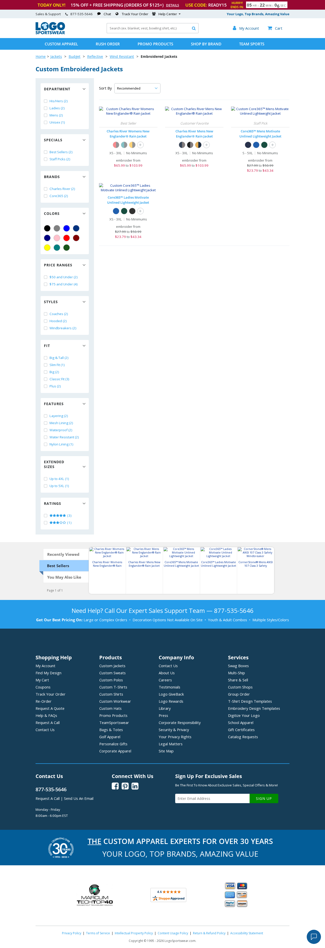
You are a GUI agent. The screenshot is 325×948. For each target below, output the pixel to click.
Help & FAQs (46, 715)
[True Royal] (256, 145)
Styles (51, 301)
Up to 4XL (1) (59, 478)
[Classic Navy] (248, 145)
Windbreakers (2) (63, 328)
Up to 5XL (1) (59, 486)
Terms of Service (98, 933)
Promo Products (155, 43)
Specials (53, 139)
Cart (275, 28)
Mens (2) (56, 115)
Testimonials (169, 687)
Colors (52, 213)
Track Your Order (135, 14)
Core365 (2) (59, 196)
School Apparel (240, 722)
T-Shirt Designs (250, 701)
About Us (167, 672)
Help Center (167, 14)
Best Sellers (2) (61, 152)
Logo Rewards (171, 701)
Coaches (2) (59, 314)
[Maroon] (76, 238)
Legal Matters (171, 743)
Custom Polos (111, 679)
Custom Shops (240, 687)
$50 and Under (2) (64, 277)
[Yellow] (47, 247)
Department (57, 89)
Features (54, 403)
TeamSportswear (114, 722)
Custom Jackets (112, 665)
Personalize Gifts (113, 743)
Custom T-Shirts (113, 687)
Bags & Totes (111, 729)
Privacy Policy (71, 933)
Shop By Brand (206, 43)
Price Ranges (58, 265)
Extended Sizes (54, 464)
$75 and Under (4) (64, 284)
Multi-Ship (236, 672)
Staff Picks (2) (60, 159)
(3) (69, 515)
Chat (107, 14)
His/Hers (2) (59, 101)
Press (163, 715)
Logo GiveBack (171, 694)
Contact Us (45, 729)
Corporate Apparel (115, 750)
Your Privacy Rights (175, 736)
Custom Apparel (61, 43)
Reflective (95, 56)
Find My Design (48, 672)
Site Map (166, 750)
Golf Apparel (109, 736)
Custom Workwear (115, 701)
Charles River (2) (62, 188)
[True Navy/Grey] (182, 145)
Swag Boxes (238, 665)
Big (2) (54, 372)
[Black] (47, 228)
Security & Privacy (174, 729)
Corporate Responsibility (180, 722)
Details (172, 5)
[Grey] (57, 228)
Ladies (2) (57, 108)
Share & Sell (238, 679)
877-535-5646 (81, 14)
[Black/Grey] (190, 145)
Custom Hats (110, 708)
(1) (69, 522)
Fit (47, 345)
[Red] (66, 238)
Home (41, 56)
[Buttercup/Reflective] (132, 145)
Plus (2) (55, 386)
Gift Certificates (241, 729)
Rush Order (108, 43)
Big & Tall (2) (59, 357)
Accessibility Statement (246, 933)
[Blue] (66, 228)
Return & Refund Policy (209, 933)
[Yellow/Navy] (198, 145)
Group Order (239, 694)
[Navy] (47, 238)
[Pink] (57, 238)
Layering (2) (59, 415)
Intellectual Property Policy (134, 933)
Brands (52, 176)
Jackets (56, 56)
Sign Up (264, 798)
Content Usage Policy (173, 933)
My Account (45, 665)
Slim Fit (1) (57, 365)
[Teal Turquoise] (57, 247)
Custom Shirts (111, 694)
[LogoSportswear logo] (50, 33)
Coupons (43, 687)
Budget (74, 56)
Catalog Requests (243, 736)
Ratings (52, 503)
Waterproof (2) (61, 430)
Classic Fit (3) (59, 379)
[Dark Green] (66, 247)
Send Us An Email (78, 798)
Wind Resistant (122, 56)
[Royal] (76, 228)
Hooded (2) (58, 321)
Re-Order (44, 701)
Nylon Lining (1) (61, 444)
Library (165, 708)
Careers (165, 679)
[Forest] (264, 145)
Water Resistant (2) (64, 437)
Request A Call (48, 722)
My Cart (42, 679)
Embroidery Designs (254, 708)
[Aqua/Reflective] (124, 145)
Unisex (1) (57, 122)
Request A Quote (50, 708)
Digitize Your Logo (244, 715)
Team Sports (251, 43)
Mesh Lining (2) (61, 423)
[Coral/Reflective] (116, 145)
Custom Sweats (112, 672)
